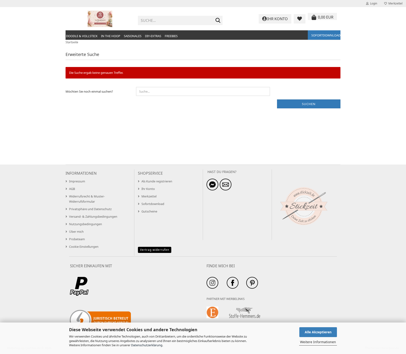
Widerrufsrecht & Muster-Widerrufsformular (87, 199)
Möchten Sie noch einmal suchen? (89, 91)
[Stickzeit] (100, 19)
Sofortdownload (325, 35)
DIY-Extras (153, 36)
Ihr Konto (148, 189)
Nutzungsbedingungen (85, 224)
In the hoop (110, 36)
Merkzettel (394, 3)
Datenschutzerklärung (146, 345)
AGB (72, 189)
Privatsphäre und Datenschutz (90, 209)
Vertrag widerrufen (154, 250)
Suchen (309, 104)
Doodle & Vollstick (82, 36)
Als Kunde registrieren (156, 181)
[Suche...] (218, 20)
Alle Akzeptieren (318, 332)
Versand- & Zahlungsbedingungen (93, 216)
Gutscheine (149, 211)
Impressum (77, 181)
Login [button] (373, 3)
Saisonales (132, 36)
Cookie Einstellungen (83, 246)
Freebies (171, 36)
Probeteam (77, 239)
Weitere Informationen (318, 342)
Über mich (76, 231)
